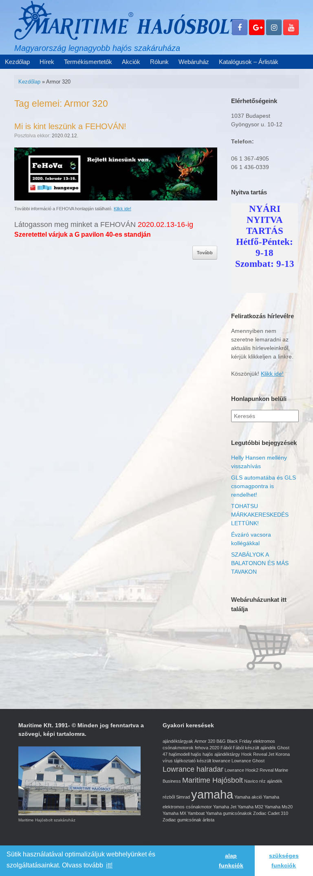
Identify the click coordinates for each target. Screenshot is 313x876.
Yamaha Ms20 (279, 806)
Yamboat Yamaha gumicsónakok (219, 813)
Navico (251, 781)
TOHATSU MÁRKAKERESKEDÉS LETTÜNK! (260, 514)
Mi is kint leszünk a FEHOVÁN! (70, 126)
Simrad (183, 797)
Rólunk (159, 61)
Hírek (47, 61)
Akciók (131, 61)
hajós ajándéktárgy (221, 754)
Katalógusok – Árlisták (248, 61)
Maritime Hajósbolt (212, 780)
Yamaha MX (174, 813)
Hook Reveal (254, 754)
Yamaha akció (248, 797)
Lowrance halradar (193, 769)
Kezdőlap (17, 61)
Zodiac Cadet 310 (270, 813)
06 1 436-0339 (250, 167)
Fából (225, 747)
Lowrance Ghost (248, 760)
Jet (271, 754)
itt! (109, 865)
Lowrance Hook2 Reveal (249, 770)
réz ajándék (270, 781)
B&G (221, 741)
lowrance (221, 760)
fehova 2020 (207, 747)
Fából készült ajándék (254, 747)
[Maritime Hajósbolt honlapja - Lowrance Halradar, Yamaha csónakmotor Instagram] (274, 27)
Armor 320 (204, 741)
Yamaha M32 (250, 806)
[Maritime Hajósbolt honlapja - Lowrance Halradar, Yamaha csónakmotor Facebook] (239, 27)
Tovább (205, 252)
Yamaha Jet (224, 806)
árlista (208, 819)
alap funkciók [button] (231, 860)
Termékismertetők (88, 61)
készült (204, 760)
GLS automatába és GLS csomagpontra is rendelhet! (263, 486)
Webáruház (194, 61)
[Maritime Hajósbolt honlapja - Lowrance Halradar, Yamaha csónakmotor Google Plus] (257, 27)
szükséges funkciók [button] (284, 860)
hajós (196, 754)
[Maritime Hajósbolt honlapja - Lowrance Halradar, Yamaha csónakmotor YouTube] (291, 27)
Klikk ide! (122, 208)
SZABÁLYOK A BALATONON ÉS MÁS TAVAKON (260, 563)
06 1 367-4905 (250, 158)
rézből (169, 797)
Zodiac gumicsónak (182, 819)
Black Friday (239, 741)
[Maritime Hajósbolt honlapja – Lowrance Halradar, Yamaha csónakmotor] (128, 20)
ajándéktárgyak (178, 741)
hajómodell (179, 754)
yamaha (212, 794)
